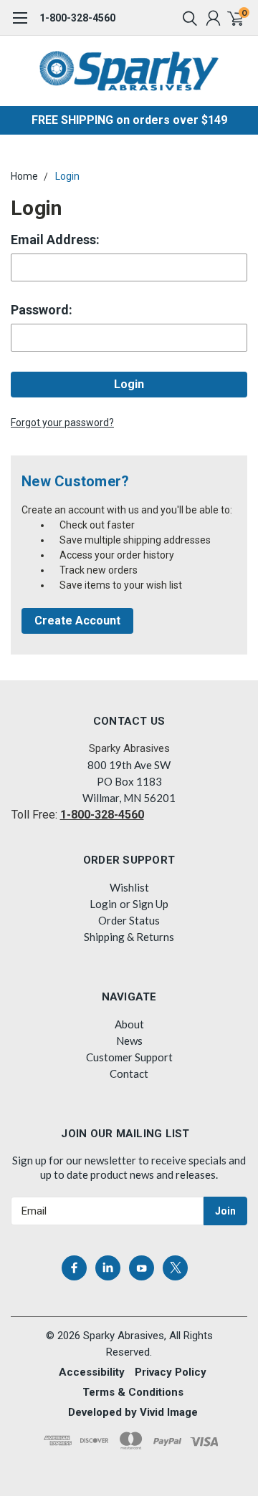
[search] (186, 18)
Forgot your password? (62, 422)
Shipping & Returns (129, 936)
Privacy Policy (170, 1372)
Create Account (77, 620)
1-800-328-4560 (77, 18)
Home (25, 176)
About (129, 1024)
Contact (129, 1073)
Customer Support (129, 1057)
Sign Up (150, 903)
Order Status (129, 920)
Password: (41, 309)
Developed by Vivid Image (133, 1412)
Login (67, 176)
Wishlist (129, 887)
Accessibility (92, 1372)
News (129, 1040)
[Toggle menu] (19, 25)
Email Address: (55, 239)
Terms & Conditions (132, 1392)
